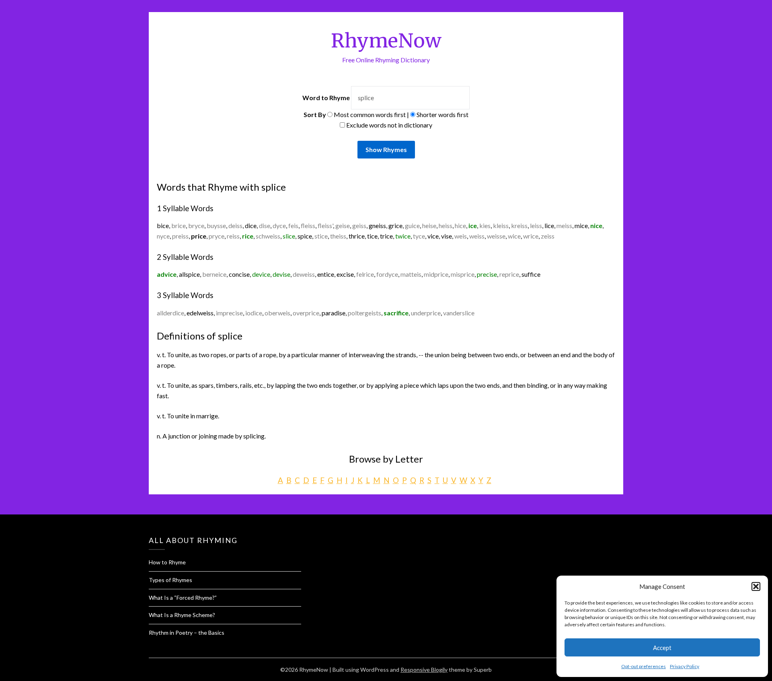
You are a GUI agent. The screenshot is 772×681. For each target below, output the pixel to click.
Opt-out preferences (643, 666)
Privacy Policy (684, 666)
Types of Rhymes (170, 579)
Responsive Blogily (424, 669)
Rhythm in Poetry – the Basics (186, 632)
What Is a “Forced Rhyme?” (183, 597)
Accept (662, 647)
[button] (756, 586)
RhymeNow (386, 41)
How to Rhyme (167, 562)
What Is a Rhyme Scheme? (182, 614)
